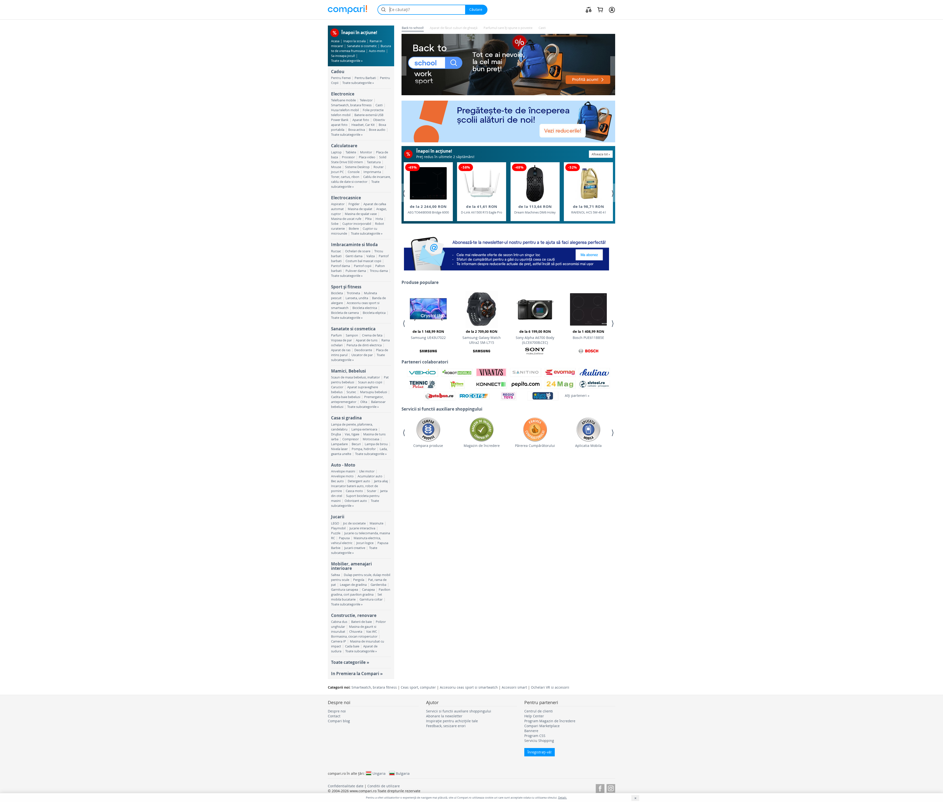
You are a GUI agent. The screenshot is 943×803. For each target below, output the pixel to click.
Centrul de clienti (538, 711)
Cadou (337, 71)
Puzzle (335, 533)
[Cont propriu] (611, 9)
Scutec (351, 392)
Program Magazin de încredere (549, 721)
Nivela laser (339, 449)
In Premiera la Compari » (357, 673)
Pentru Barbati (365, 78)
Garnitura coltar (371, 599)
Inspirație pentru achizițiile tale (452, 721)
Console (354, 172)
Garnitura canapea (344, 590)
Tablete (351, 152)
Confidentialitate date (345, 786)
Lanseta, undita (357, 298)
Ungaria (379, 773)
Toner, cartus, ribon (345, 177)
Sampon (352, 335)
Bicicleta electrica (364, 308)
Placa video (367, 157)
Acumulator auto (370, 476)
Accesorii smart (514, 687)
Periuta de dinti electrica (364, 345)
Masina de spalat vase (361, 214)
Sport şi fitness (346, 287)
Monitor (366, 152)
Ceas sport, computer (418, 687)
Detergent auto (359, 481)
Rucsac (336, 251)
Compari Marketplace (542, 725)
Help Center (534, 716)
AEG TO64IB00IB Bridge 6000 (428, 209)
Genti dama (354, 256)
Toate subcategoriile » (346, 61)
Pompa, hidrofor (364, 449)
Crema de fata (372, 335)
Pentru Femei (341, 78)
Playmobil (338, 528)
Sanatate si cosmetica (353, 329)
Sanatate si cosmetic (362, 46)
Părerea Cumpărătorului (535, 445)
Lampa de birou (376, 444)
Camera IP (338, 641)
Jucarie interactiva (362, 528)
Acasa (335, 41)
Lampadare (339, 444)
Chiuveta (355, 631)
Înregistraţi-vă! (539, 752)
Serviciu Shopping (539, 740)
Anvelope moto (342, 476)
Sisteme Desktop (357, 167)
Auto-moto (377, 51)
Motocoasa (371, 439)
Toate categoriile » (350, 662)
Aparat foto (360, 120)
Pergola (358, 580)
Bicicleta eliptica (374, 313)
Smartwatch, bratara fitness (351, 105)
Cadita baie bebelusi (345, 397)
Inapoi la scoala (354, 41)
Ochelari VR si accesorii (550, 687)
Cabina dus (339, 622)
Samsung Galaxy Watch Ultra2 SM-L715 (481, 337)
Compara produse (428, 445)
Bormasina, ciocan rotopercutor (354, 636)
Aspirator (338, 204)
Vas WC (371, 631)
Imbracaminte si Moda (354, 244)
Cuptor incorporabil (356, 224)
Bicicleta (337, 293)
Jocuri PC (337, 172)
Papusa (344, 538)
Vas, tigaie (352, 434)
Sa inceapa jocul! (343, 56)
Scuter (371, 491)
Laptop (336, 152)
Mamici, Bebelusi (348, 371)
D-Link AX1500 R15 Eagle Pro (481, 209)
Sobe (334, 224)
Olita (363, 402)
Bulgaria (403, 773)
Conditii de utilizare (383, 786)
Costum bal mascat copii (363, 261)
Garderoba (378, 585)
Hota (379, 219)
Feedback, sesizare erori (446, 725)
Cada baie (352, 646)
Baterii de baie (361, 622)
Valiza (370, 256)
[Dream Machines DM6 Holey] (535, 183)
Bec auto (337, 481)
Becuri (356, 444)
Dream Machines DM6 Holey (535, 209)
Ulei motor (366, 471)
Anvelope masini (343, 471)
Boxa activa (356, 130)
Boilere (354, 229)
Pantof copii (362, 266)
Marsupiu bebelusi (373, 392)
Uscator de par (362, 355)
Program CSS (534, 735)
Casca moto (354, 491)
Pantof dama (340, 266)
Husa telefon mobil (345, 110)
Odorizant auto (356, 501)
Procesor (348, 157)
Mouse (336, 167)
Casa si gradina (346, 418)
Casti (379, 105)
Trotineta (353, 293)
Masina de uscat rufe (346, 219)
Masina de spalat (360, 209)
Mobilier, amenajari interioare (351, 566)
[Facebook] (600, 787)
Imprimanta (372, 172)
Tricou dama (379, 271)
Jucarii (337, 517)
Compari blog (339, 721)
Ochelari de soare (357, 251)
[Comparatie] (588, 9)
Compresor (350, 439)
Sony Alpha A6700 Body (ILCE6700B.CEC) (535, 337)
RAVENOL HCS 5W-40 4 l (588, 209)
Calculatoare (344, 145)
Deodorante (363, 350)
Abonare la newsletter (444, 716)
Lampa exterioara (364, 429)
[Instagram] (611, 787)
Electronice (342, 94)
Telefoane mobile (343, 100)
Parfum (336, 335)
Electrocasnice (346, 198)
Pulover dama (356, 271)
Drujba (336, 434)
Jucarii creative (354, 548)
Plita (368, 219)
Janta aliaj (381, 481)
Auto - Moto (343, 465)
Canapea (368, 590)
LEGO (335, 523)
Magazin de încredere (482, 445)
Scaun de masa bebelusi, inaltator (355, 377)
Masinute (376, 523)
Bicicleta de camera (345, 313)
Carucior (337, 387)
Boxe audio (377, 130)
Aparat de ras (340, 350)
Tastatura (374, 162)
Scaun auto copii (370, 382)
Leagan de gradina (353, 585)
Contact (334, 716)
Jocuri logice (365, 543)
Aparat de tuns (366, 340)
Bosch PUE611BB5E (588, 334)
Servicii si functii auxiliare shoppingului (458, 711)
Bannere (531, 730)
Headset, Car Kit (363, 125)
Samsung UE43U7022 (428, 334)
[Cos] (600, 9)
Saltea (335, 575)
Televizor (366, 100)
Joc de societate (354, 523)
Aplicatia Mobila (588, 445)
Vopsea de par (341, 340)
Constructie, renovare (353, 615)
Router (379, 167)
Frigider (354, 204)
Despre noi (337, 711)
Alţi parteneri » (577, 395)
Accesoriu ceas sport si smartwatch (469, 687)
